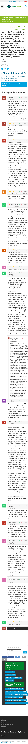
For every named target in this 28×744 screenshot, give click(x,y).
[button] (9, 628)
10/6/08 (12, 99)
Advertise (4, 722)
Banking (6, 83)
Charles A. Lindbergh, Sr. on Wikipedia (16, 700)
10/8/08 (12, 423)
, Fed (16, 83)
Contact (4, 726)
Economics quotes (10, 674)
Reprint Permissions (7, 724)
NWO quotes (9, 680)
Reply (26, 97)
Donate (25, 1)
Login (10, 1)
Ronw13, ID (11, 624)
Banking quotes (10, 671)
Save (25, 652)
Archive (3, 720)
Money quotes (17, 677)
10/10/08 (12, 508)
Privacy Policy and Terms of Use (6, 742)
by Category (12, 732)
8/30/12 (12, 582)
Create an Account (17, 1)
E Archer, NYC (12, 421)
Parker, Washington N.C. (15, 269)
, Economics (12, 83)
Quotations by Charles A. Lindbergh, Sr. (16, 691)
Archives (4, 736)
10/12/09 (12, 543)
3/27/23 (20, 341)
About (3, 719)
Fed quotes (9, 677)
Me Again (11, 97)
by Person (21, 732)
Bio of (14, 688)
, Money (20, 83)
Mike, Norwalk (12, 125)
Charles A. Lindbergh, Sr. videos (14, 697)
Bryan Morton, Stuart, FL (15, 193)
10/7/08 (17, 206)
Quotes (3, 732)
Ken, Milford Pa (13, 400)
